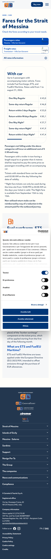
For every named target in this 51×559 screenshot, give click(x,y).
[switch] (45, 280)
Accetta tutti (26, 312)
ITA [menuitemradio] (41, 528)
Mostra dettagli (37, 305)
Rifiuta (25, 326)
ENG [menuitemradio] (47, 528)
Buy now (37, 4)
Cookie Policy (7, 541)
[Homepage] (9, 4)
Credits (5, 549)
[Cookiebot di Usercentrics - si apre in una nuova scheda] (38, 231)
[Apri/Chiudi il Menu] (47, 4)
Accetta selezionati (25, 319)
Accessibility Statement (11, 534)
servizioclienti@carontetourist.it (15, 523)
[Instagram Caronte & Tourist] (18, 528)
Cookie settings (8, 545)
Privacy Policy (7, 538)
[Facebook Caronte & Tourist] (14, 528)
